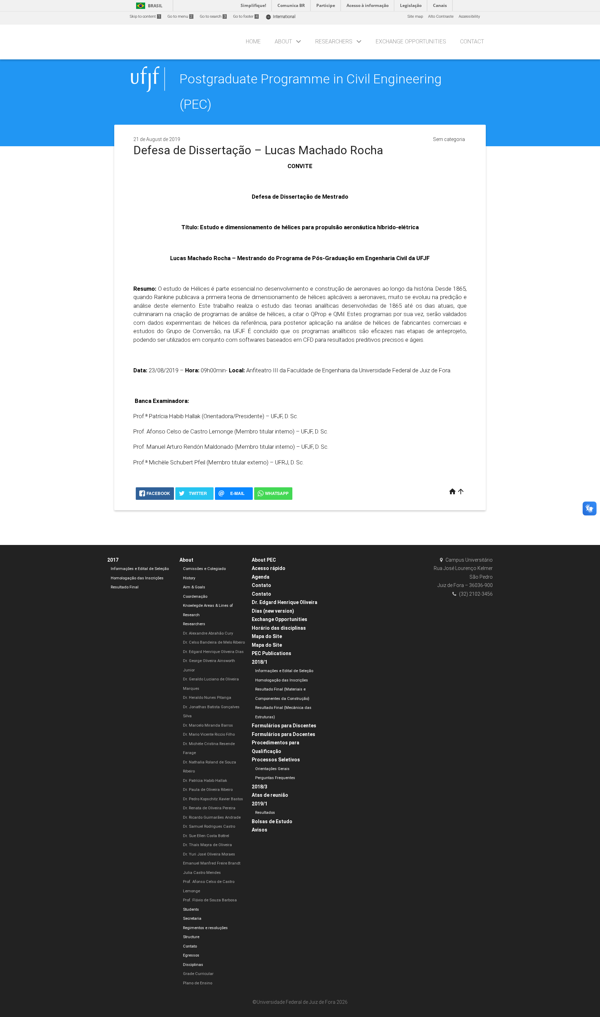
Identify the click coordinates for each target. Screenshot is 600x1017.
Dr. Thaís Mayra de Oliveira (207, 845)
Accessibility (469, 16)
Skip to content (145, 16)
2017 (112, 560)
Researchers (333, 41)
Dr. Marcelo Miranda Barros (208, 725)
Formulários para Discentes (284, 725)
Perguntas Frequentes (275, 778)
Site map (415, 16)
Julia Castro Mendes (202, 872)
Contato (190, 946)
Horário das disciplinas (279, 628)
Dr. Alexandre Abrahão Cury (208, 633)
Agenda (260, 577)
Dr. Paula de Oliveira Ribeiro (208, 789)
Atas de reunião (270, 795)
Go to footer (245, 16)
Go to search (213, 16)
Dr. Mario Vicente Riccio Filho (209, 734)
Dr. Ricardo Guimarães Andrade (212, 817)
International (280, 16)
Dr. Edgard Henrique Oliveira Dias (213, 652)
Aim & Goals (194, 587)
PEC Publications (271, 653)
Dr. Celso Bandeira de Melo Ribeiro (214, 642)
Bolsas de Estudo (272, 821)
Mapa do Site (267, 636)
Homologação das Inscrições (137, 578)
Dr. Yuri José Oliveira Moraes (209, 854)
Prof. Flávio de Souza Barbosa (210, 900)
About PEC (264, 560)
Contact (472, 41)
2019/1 (259, 804)
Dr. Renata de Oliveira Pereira (209, 808)
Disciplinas (193, 964)
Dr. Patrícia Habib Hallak (205, 780)
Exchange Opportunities (411, 41)
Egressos (191, 955)
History (189, 578)
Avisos (259, 830)
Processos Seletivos (276, 759)
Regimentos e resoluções (205, 928)
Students (191, 909)
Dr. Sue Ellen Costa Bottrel (206, 836)
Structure (191, 937)
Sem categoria (449, 139)
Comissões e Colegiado (204, 569)
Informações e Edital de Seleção (140, 569)
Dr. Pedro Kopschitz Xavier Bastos (213, 799)
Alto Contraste (440, 16)
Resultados (265, 812)
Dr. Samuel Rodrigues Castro (209, 826)
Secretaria (192, 918)
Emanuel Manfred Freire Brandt (211, 863)
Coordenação (195, 596)
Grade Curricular (198, 973)
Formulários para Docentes (283, 734)
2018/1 (259, 662)
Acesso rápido (268, 568)
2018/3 (259, 786)
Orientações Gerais (272, 769)
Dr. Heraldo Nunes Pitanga (207, 697)
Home (253, 41)
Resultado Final (125, 587)
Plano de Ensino (197, 983)
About (283, 41)
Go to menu (179, 16)
